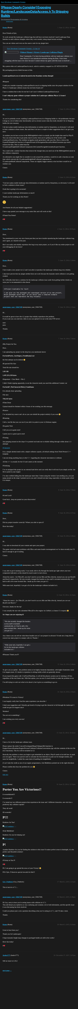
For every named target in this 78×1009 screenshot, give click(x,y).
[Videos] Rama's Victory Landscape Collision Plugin (41, 52)
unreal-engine (9, 21)
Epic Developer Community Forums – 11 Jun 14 (23, 48)
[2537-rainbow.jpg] (9, 826)
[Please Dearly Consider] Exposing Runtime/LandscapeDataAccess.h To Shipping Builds (34, 11)
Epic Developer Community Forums (13, 2)
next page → (7, 970)
